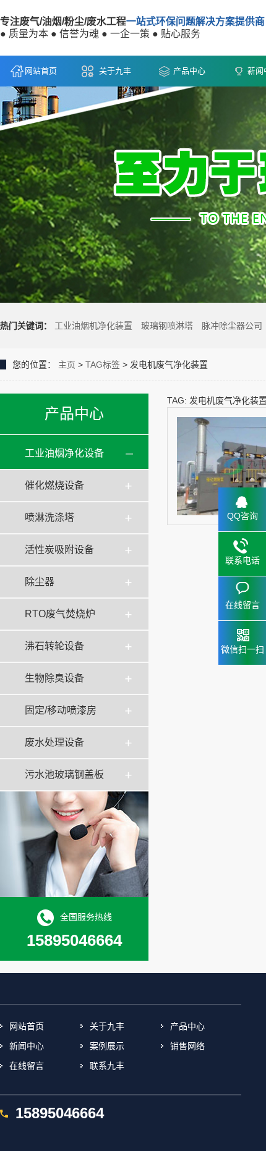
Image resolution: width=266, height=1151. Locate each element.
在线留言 (26, 1066)
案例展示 (107, 1046)
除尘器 (39, 581)
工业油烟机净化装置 (93, 326)
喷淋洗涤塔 (49, 517)
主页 (66, 364)
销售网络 (187, 1046)
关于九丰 (115, 70)
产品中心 (189, 70)
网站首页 (41, 70)
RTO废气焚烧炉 (60, 614)
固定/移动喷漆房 (61, 710)
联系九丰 (107, 1066)
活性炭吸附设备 (59, 549)
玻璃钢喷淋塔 (167, 326)
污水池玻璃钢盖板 (64, 774)
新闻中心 (26, 1046)
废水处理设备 (54, 742)
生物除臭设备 (54, 678)
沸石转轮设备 (54, 646)
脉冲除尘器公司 (232, 326)
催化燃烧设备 (54, 485)
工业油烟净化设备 (64, 453)
